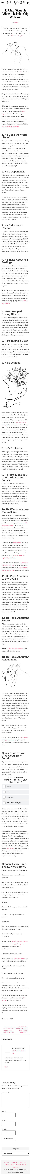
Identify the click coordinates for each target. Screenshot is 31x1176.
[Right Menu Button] (28, 3)
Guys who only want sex (15, 648)
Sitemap (16, 1167)
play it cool (10, 848)
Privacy (23, 1162)
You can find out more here (10, 126)
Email (4, 1120)
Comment (5, 1093)
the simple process (19, 958)
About (7, 1162)
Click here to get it (17, 36)
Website (4, 1129)
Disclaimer (10, 1165)
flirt (21, 72)
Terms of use (21, 1165)
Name (4, 1111)
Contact (15, 1162)
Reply (6, 1067)
